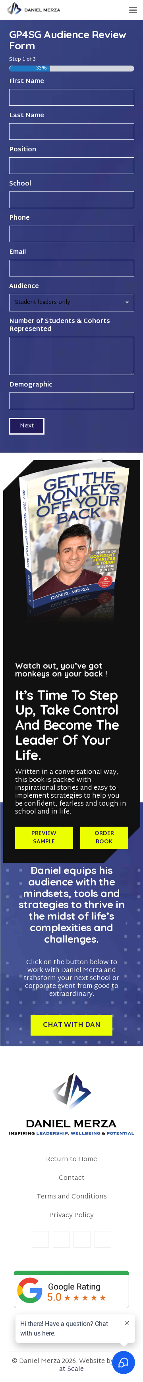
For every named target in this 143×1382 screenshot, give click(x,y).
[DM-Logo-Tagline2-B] (71, 1104)
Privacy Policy (71, 1215)
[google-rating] (72, 1289)
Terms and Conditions (72, 1197)
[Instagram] (82, 1239)
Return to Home (71, 1159)
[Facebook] (40, 1239)
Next (27, 426)
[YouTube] (103, 1239)
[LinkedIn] (61, 1239)
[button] (133, 10)
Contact (72, 1178)
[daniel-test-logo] (33, 10)
